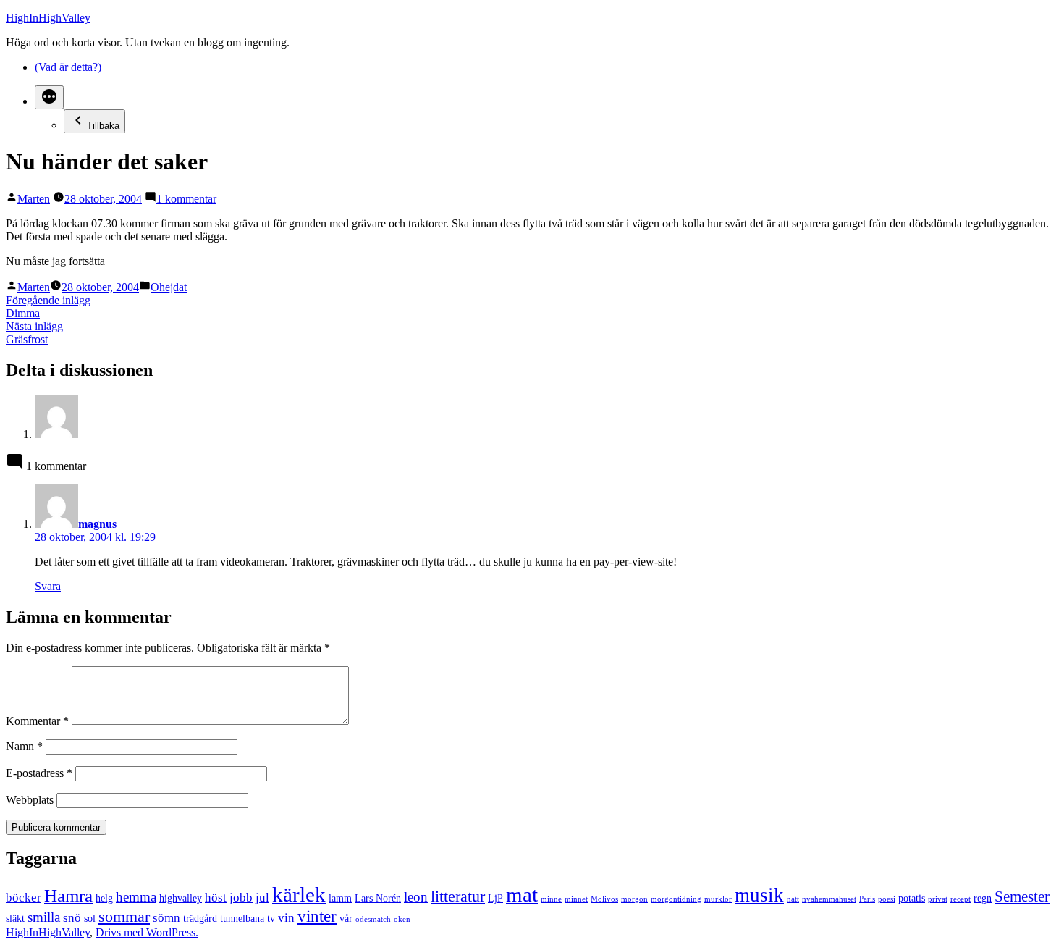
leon (416, 896)
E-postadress (39, 773)
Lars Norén (378, 898)
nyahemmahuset (829, 899)
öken (402, 919)
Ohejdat (169, 287)
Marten (33, 199)
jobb (241, 897)
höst (216, 897)
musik (759, 895)
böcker (23, 897)
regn (983, 898)
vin (286, 918)
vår (345, 918)
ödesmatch (373, 919)
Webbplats (30, 800)
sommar (124, 916)
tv (271, 918)
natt (793, 899)
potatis (911, 898)
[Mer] (49, 97)
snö (72, 918)
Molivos (604, 899)
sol (90, 918)
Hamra (68, 895)
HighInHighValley (48, 18)
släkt (15, 918)
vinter (317, 916)
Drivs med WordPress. (147, 932)
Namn (24, 746)
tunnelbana (242, 918)
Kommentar (37, 721)
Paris (867, 899)
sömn (166, 918)
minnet (576, 899)
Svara (48, 586)
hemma (136, 896)
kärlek (299, 894)
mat (522, 894)
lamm (340, 898)
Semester (1022, 896)
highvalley (180, 898)
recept (960, 899)
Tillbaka (103, 125)
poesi (886, 899)
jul (262, 897)
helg (104, 898)
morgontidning (676, 899)
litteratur (458, 896)
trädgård (200, 918)
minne (551, 899)
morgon (634, 899)
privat (937, 899)
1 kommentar (186, 199)
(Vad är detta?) (68, 67)
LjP (495, 898)
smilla (44, 917)
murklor (718, 899)
